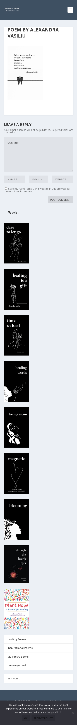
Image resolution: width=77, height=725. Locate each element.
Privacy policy (43, 718)
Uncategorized (17, 665)
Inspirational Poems (20, 648)
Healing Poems (17, 639)
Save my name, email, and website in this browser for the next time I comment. (37, 190)
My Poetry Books (18, 656)
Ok (26, 718)
